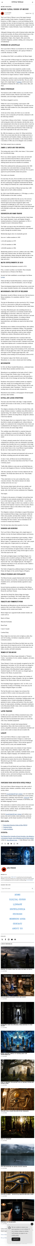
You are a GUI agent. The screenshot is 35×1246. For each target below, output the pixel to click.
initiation (19, 82)
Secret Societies (6, 6)
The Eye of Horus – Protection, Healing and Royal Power (17, 1194)
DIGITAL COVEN (17, 900)
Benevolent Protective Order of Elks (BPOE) (15, 825)
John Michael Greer (12, 840)
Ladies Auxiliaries (8, 829)
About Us (17, 929)
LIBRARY (17, 905)
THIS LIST (13, 877)
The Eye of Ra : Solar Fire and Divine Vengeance (15, 1111)
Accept (15, 1239)
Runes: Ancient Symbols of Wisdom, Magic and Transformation (14, 1054)
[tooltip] (2, 843)
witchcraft (26, 797)
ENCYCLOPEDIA (17, 909)
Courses (17, 914)
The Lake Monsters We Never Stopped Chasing (14, 1166)
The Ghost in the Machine (8, 1222)
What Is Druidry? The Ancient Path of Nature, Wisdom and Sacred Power (17, 1083)
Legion (3, 277)
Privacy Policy (4, 1237)
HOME (17, 895)
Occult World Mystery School (14, 793)
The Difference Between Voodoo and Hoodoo (13, 997)
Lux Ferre (8, 12)
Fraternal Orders (7, 827)
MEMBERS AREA (17, 919)
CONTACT (17, 924)
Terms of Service (4, 1234)
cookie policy (15, 1235)
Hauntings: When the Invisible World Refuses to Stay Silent (16, 1025)
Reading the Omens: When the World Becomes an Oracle (16, 969)
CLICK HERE (29, 880)
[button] (32, 888)
